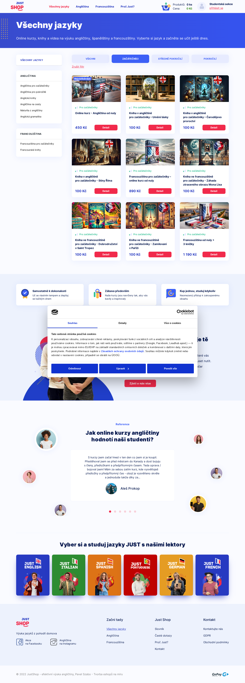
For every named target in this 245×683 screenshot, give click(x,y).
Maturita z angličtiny (31, 110)
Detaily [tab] (122, 323)
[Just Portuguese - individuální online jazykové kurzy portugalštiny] (140, 575)
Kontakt (159, 649)
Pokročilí (210, 58)
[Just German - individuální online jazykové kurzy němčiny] (176, 575)
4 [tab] (125, 511)
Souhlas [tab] (72, 323)
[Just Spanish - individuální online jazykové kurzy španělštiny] (104, 575)
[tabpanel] (122, 475)
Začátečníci (130, 58)
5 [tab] (130, 511)
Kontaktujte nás (213, 629)
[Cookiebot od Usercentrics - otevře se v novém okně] (179, 312)
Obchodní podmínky (216, 642)
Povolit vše (170, 368)
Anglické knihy (28, 98)
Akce (33, 642)
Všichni (90, 58)
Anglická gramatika (30, 116)
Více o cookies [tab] (172, 323)
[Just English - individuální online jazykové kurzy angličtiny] (33, 575)
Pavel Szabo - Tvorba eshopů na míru (99, 674)
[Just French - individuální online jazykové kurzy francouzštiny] (212, 575)
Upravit (120, 368)
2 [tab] (115, 511)
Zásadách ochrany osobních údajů (122, 351)
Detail (106, 127)
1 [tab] (110, 511)
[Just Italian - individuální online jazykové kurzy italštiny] (68, 575)
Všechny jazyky (59, 6)
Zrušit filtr (78, 66)
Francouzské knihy (30, 149)
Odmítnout (74, 368)
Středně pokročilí (170, 58)
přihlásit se (216, 8)
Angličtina (82, 6)
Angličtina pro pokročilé (33, 91)
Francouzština (105, 6)
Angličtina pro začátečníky (34, 85)
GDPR (207, 635)
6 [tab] (135, 511)
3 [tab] (120, 511)
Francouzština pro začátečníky (37, 143)
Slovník (159, 629)
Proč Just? (127, 6)
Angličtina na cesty (30, 104)
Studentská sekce (221, 4)
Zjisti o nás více (140, 383)
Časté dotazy (163, 635)
